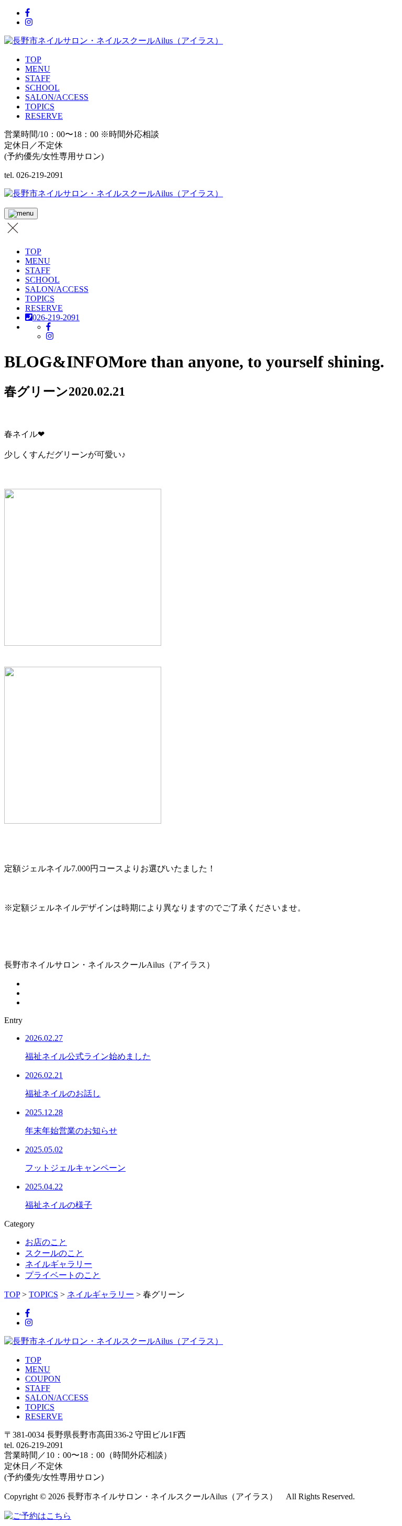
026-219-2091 (56, 317)
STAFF (37, 78)
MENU (37, 68)
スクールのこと (54, 1253)
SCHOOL (42, 87)
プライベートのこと (62, 1275)
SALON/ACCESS (56, 97)
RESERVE (44, 115)
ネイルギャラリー (58, 1264)
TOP (33, 59)
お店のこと (46, 1242)
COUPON (43, 1378)
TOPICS (39, 106)
